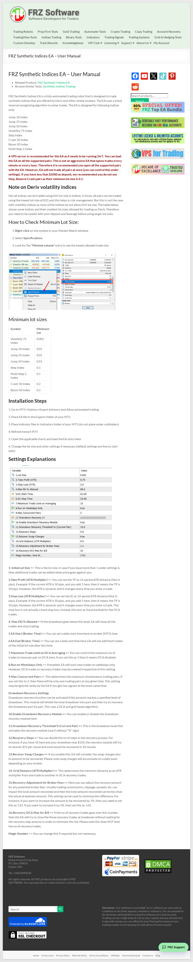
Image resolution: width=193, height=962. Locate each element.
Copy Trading (143, 31)
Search (140, 101)
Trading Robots (23, 31)
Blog (157, 955)
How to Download (131, 955)
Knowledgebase (73, 43)
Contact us (147, 955)
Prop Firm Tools (48, 31)
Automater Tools (95, 31)
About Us (142, 43)
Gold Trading (71, 31)
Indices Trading (51, 37)
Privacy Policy (63, 955)
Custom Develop (24, 43)
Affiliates (115, 955)
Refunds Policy (79, 955)
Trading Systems (139, 37)
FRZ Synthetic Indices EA (54, 82)
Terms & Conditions (99, 955)
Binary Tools (74, 37)
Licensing (110, 43)
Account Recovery (169, 31)
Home (36, 955)
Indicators (93, 37)
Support (126, 43)
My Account (161, 43)
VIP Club (94, 43)
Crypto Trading (120, 31)
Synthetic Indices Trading (59, 86)
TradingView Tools (25, 37)
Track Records (49, 43)
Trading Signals (114, 37)
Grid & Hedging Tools (168, 37)
